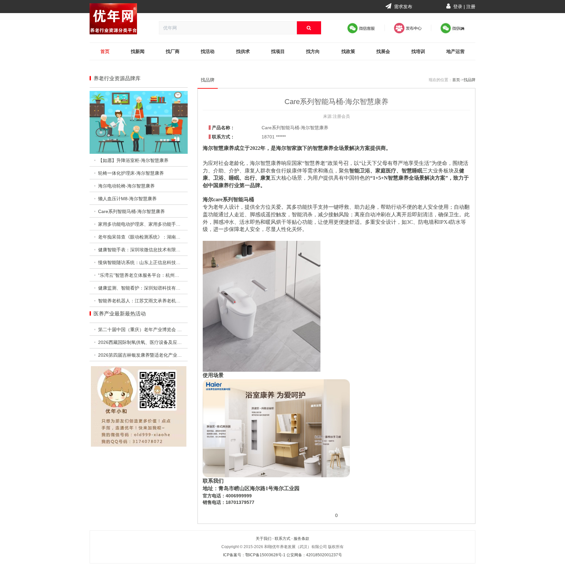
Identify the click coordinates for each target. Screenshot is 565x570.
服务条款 (301, 538)
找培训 (418, 51)
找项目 (278, 51)
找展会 (383, 51)
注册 (470, 6)
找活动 (207, 51)
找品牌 (207, 79)
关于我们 (263, 538)
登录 (457, 6)
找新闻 (138, 51)
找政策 (348, 51)
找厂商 (173, 51)
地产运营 (455, 51)
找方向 (313, 51)
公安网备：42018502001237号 (314, 555)
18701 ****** (274, 136)
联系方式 (282, 538)
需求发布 (402, 6)
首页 (105, 51)
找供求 (243, 51)
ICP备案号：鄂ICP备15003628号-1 (254, 555)
